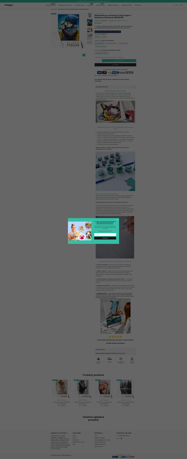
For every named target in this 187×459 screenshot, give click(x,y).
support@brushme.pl (107, 231)
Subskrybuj (105, 238)
